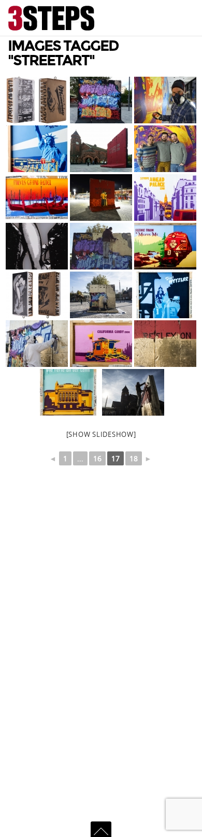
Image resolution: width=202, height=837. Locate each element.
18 (133, 458)
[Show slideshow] (101, 434)
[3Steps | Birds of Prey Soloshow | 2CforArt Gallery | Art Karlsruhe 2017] (37, 246)
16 (97, 458)
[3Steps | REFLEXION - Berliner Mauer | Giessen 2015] (101, 148)
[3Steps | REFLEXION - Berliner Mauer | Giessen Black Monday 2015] (101, 100)
